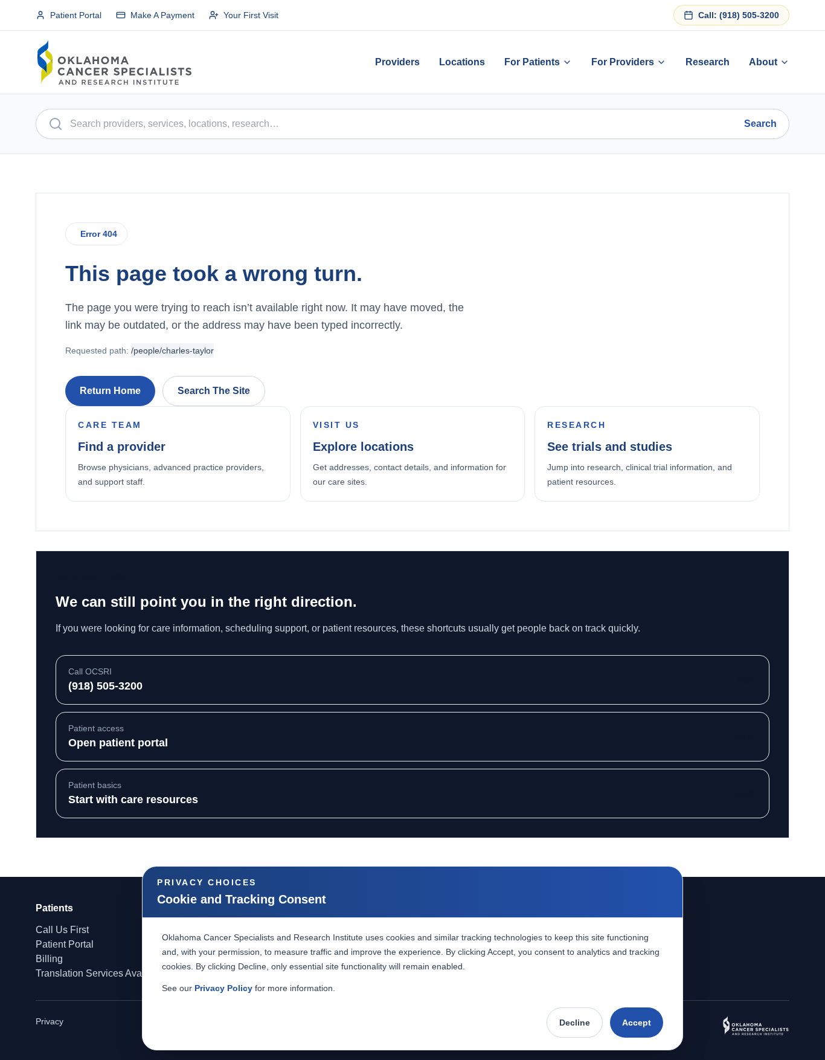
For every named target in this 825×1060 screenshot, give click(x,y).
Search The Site (214, 391)
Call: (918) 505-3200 (738, 15)
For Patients (532, 62)
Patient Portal (75, 15)
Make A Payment (162, 15)
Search (760, 123)
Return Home (110, 391)
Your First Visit (250, 15)
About (763, 62)
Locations (462, 62)
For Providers (622, 62)
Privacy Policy (223, 988)
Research (707, 62)
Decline (574, 1022)
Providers (397, 62)
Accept (636, 1022)
